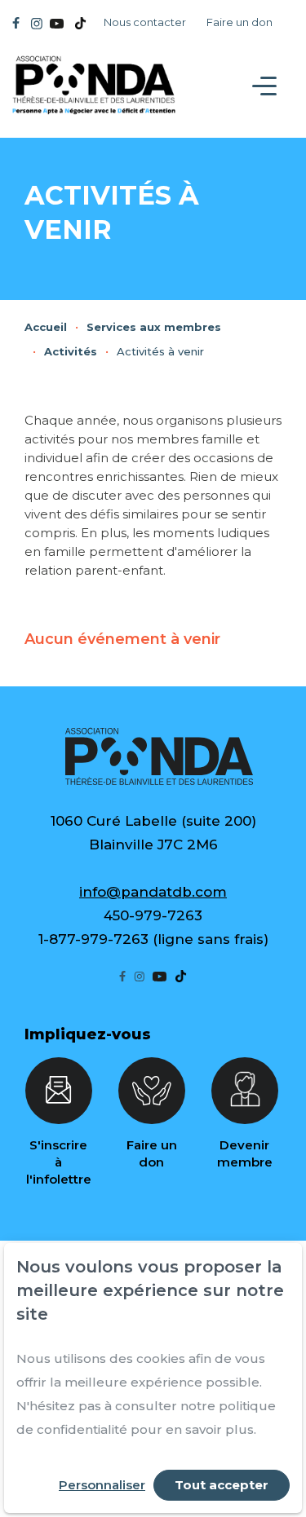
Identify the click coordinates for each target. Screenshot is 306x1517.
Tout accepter (221, 1485)
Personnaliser (102, 1485)
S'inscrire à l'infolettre (58, 1162)
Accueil (45, 326)
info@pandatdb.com (153, 892)
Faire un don (239, 22)
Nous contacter (145, 22)
